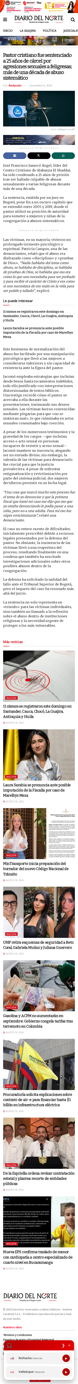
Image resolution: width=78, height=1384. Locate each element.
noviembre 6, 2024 (40, 85)
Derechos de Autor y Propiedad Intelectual (28, 1340)
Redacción (15, 85)
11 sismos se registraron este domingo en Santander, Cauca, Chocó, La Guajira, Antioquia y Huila (38, 316)
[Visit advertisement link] (39, 6)
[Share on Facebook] (14, 155)
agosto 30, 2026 (14, 722)
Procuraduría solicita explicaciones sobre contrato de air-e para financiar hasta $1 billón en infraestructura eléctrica (37, 1099)
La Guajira (28, 31)
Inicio (8, 31)
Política (49, 31)
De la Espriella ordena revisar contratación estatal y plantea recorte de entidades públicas (38, 1178)
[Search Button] (73, 19)
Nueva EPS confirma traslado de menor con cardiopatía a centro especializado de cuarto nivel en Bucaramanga (37, 1257)
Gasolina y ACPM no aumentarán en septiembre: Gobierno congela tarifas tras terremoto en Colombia (38, 1021)
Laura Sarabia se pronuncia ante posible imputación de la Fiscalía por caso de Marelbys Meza (38, 332)
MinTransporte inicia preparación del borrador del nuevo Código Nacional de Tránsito (36, 868)
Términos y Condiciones (17, 1335)
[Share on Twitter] (39, 155)
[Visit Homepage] (39, 19)
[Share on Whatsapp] (63, 155)
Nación (11, 697)
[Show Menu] (5, 19)
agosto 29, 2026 (14, 1268)
